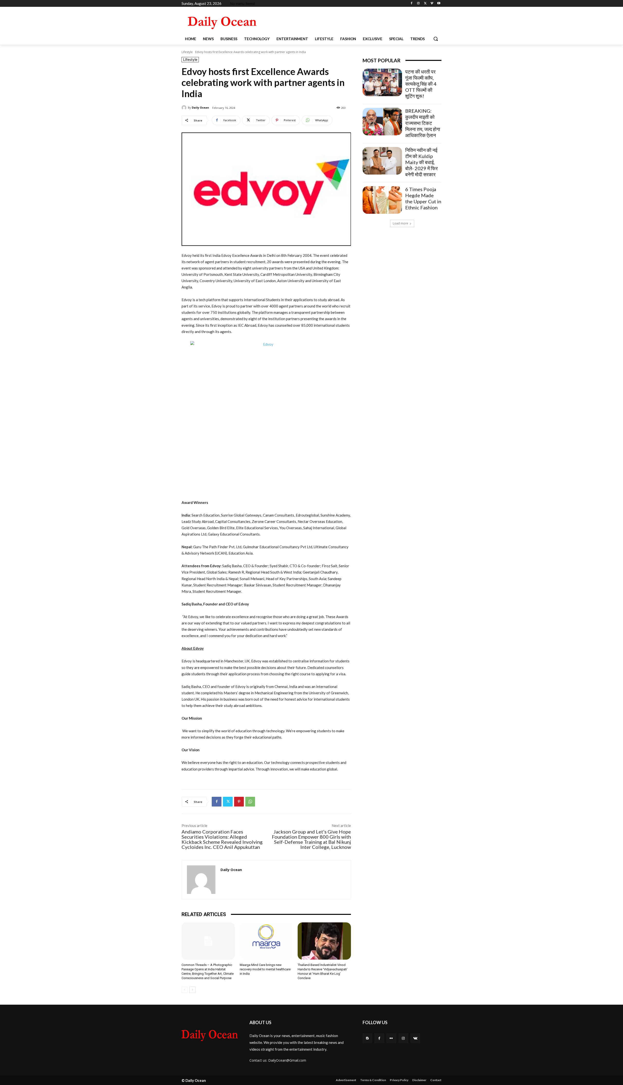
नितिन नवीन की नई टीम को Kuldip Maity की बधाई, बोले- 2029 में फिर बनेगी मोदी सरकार (421, 162)
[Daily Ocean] (185, 107)
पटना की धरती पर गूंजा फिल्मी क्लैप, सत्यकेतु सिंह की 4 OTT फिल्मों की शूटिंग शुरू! (421, 84)
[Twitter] (425, 3)
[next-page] (192, 990)
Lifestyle (187, 52)
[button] (435, 39)
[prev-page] (185, 990)
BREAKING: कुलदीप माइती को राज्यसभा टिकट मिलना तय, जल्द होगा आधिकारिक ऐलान (422, 123)
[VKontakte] (415, 1038)
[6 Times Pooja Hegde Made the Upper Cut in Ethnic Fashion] (382, 200)
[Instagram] (418, 3)
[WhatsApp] (250, 802)
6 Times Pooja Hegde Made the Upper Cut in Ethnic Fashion (423, 198)
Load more (400, 223)
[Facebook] (411, 3)
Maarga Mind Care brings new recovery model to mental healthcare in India (265, 969)
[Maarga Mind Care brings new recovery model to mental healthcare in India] (266, 941)
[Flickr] (391, 1038)
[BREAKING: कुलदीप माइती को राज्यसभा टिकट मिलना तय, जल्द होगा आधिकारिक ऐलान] (382, 121)
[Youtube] (438, 3)
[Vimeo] (432, 3)
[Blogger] (367, 1038)
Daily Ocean (200, 107)
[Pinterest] (239, 802)
